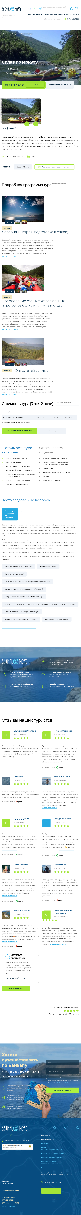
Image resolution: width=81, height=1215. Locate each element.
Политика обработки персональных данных (49, 1163)
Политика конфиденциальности (53, 1157)
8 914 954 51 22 (73, 19)
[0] (76, 8)
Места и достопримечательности (53, 1153)
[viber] (77, 1127)
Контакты (75, 14)
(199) (16, 988)
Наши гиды (45, 1143)
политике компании (62, 1082)
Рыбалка (36, 157)
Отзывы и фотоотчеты (49, 1168)
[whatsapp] (35, 9)
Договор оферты (8, 1206)
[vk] (29, 8)
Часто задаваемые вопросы (51, 1149)
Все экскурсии (43, 14)
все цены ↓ (35, 85)
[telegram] (40, 8)
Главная (5, 34)
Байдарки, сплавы (14, 157)
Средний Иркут (23, 167)
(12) (9, 128)
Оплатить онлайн (64, 14)
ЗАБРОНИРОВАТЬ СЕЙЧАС (60, 85)
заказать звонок (51, 1191)
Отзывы (54, 14)
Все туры (32, 14)
